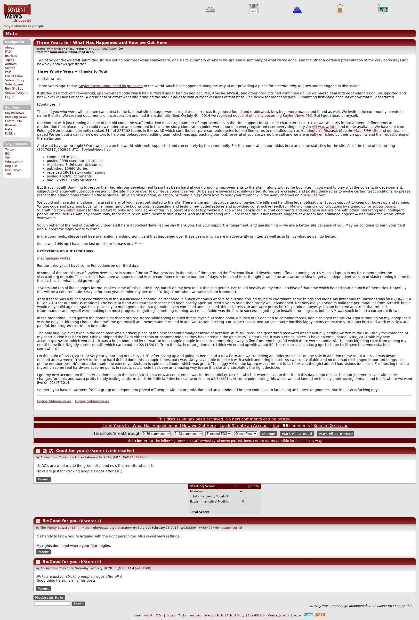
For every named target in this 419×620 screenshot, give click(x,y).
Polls (8, 72)
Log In (9, 97)
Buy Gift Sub (14, 88)
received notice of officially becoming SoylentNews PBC (264, 115)
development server (177, 191)
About (9, 47)
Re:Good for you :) (62, 521)
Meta (11, 33)
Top (276, 425)
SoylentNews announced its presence (111, 86)
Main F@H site (366, 131)
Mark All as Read (297, 434)
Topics (9, 60)
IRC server (315, 195)
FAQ (8, 51)
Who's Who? (14, 162)
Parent (43, 479)
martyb (56, 48)
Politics (10, 133)
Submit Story (14, 80)
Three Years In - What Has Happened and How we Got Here (101, 42)
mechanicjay (48, 258)
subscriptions (383, 206)
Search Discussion (331, 425)
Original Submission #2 (92, 401)
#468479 (206, 527)
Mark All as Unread (336, 434)
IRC (7, 153)
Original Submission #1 (54, 401)
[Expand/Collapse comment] (38, 451)
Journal (237, 527)
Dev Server (13, 170)
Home (137, 615)
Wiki (8, 157)
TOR (8, 174)
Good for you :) (72, 450)
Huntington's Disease (319, 131)
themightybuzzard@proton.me (107, 527)
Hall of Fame (14, 76)
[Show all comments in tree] (51, 451)
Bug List (11, 166)
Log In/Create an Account (244, 425)
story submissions (72, 210)
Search (10, 68)
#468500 (143, 568)
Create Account (16, 92)
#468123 (138, 457)
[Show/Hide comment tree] (44, 451)
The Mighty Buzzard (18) (58, 527)
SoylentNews (17, 13)
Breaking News (16, 117)
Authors (10, 64)
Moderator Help (49, 597)
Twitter (10, 149)
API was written (325, 127)
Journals (11, 56)
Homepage (223, 527)
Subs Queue (14, 84)
